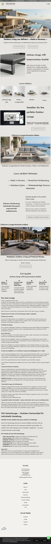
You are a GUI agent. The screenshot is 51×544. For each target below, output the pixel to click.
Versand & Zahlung (25, 500)
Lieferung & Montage (20, 1)
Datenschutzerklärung (25, 497)
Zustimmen (37, 540)
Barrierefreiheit (25, 505)
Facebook (25, 517)
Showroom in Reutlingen (7, 1)
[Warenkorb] (49, 4)
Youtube (25, 519)
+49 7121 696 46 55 (33, 1)
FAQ (25, 507)
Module (31, 100)
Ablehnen (44, 540)
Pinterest (25, 524)
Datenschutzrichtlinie (13, 541)
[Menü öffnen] (2, 4)
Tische (44, 100)
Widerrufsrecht (25, 492)
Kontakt (25, 502)
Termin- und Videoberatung (45, 1)
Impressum (25, 495)
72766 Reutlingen (25, 472)
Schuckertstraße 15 (26, 470)
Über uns (25, 487)
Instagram (25, 522)
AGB (25, 489)
